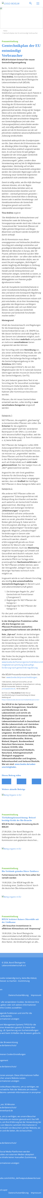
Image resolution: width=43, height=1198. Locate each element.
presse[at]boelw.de (8, 689)
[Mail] (21, 781)
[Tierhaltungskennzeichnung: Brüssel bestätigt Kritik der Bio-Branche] (21, 803)
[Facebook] (6, 781)
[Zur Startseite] (2, 31)
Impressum (36, 995)
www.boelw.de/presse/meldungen (21, 677)
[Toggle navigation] (38, 3)
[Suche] (30, 3)
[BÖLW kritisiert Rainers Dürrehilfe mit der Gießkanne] (21, 905)
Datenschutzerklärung (18, 995)
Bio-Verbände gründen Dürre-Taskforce (20, 871)
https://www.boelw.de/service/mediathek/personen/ (20, 700)
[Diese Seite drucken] (36, 781)
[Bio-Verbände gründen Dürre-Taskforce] (21, 857)
